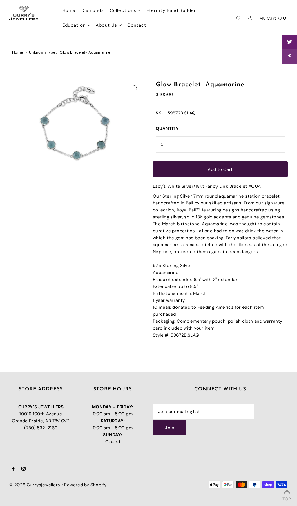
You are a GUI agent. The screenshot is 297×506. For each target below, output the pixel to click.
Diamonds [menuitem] (92, 10)
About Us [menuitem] (106, 25)
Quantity (167, 128)
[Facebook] (13, 469)
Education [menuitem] (74, 25)
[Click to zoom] (134, 87)
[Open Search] (238, 17)
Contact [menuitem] (136, 25)
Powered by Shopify (85, 485)
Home (17, 52)
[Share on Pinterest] (289, 56)
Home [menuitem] (69, 10)
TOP (286, 498)
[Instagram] (23, 469)
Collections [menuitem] (123, 10)
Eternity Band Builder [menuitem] (171, 10)
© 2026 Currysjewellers (34, 485)
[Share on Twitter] (289, 42)
